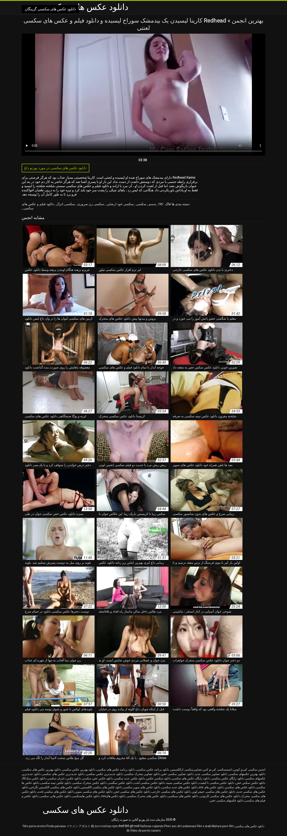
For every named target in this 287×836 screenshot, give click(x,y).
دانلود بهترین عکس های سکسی (41, 769)
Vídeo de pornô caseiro (145, 830)
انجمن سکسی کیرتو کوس (249, 769)
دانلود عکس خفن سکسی (97, 778)
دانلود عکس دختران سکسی (64, 778)
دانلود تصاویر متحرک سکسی (142, 774)
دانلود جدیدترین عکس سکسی (104, 774)
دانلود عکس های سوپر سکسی (141, 787)
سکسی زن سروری (90, 204)
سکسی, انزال (65, 204)
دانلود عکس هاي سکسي (240, 787)
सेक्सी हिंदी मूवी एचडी (129, 826)
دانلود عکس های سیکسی (183, 796)
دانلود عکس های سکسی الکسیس (101, 787)
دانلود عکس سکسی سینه (182, 782)
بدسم (152, 204)
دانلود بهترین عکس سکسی (78, 769)
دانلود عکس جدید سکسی (129, 778)
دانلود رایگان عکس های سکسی (191, 778)
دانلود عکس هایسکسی (86, 796)
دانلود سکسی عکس (158, 778)
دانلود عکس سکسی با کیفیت (216, 782)
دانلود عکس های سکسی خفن (132, 791)
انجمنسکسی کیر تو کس (217, 769)
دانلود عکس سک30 (34, 778)
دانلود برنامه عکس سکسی (152, 769)
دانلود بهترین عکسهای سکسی (247, 774)
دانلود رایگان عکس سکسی (227, 778)
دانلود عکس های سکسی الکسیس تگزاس (55, 787)
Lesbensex (189, 826)
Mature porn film (223, 826)
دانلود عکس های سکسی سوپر (93, 791)
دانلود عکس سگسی (120, 782)
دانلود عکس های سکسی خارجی (171, 791)
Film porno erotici (34, 826)
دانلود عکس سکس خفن (251, 782)
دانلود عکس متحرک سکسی (89, 782)
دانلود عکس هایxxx (113, 796)
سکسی (140, 204)
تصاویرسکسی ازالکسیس (186, 769)
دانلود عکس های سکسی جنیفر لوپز (213, 791)
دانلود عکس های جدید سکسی (180, 787)
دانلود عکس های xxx (211, 787)
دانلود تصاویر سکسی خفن (177, 774)
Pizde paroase (56, 826)
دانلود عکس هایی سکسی (55, 796)
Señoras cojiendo (151, 826)
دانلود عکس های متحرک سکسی (146, 796)
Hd (160, 204)
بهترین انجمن (246, 20)
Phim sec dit (172, 826)
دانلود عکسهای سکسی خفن (227, 800)
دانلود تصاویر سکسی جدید (211, 774)
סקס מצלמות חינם (106, 826)
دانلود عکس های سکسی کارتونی (220, 796)
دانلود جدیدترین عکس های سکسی (63, 774)
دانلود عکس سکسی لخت (149, 782)
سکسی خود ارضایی (119, 204)
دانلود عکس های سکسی (249, 826)
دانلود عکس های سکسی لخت (56, 791)
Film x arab (204, 826)
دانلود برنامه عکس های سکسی (116, 769)
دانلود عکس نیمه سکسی (56, 782)
